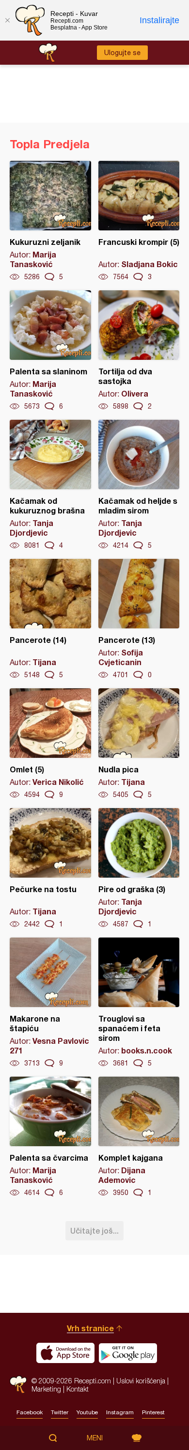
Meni (95, 1438)
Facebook (29, 1412)
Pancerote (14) (50, 619)
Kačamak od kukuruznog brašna (50, 485)
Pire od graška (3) (139, 868)
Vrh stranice (90, 1328)
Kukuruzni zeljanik (50, 221)
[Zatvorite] (7, 20)
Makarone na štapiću (50, 1003)
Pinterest (153, 1412)
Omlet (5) (50, 743)
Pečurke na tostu (50, 868)
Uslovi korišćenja (140, 1381)
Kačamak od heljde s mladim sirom (139, 485)
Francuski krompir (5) (139, 221)
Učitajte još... (94, 1230)
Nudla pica (139, 743)
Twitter (59, 1412)
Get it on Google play (128, 1353)
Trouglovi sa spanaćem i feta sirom (139, 1003)
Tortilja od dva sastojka (139, 350)
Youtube (87, 1412)
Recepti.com (18, 1384)
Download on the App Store (65, 1353)
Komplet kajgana (139, 1137)
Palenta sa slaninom (50, 350)
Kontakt (77, 1389)
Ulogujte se (122, 53)
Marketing (46, 1389)
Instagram (120, 1412)
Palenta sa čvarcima (50, 1137)
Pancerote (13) (139, 619)
